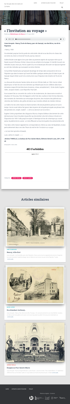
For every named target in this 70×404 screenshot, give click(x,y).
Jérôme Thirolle (16, 178)
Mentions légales (44, 393)
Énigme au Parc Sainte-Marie (18, 368)
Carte (35, 3)
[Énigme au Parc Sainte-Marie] (35, 342)
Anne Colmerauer (12, 249)
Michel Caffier (11, 307)
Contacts (52, 393)
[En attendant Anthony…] (35, 284)
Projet (62, 3)
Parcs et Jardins (28, 178)
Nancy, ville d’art (13, 252)
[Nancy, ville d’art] (35, 226)
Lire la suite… (10, 259)
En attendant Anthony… (16, 310)
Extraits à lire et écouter (48, 3)
